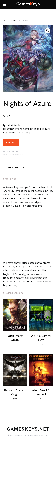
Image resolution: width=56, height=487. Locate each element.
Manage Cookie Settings (38, 435)
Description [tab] (16, 167)
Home (5, 20)
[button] (47, 30)
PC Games (12, 20)
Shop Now (11, 142)
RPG (21, 154)
